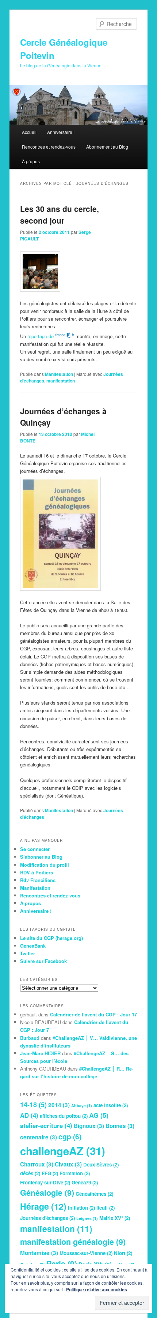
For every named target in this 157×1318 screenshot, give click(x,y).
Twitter (27, 953)
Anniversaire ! (60, 132)
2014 (59, 1105)
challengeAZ (62, 1150)
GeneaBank (33, 945)
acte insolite (110, 1105)
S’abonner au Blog (41, 856)
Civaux (68, 1164)
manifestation (60, 380)
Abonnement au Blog (107, 146)
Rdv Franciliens (37, 880)
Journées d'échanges (47, 1217)
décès (30, 1173)
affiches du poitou (64, 1115)
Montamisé (39, 1253)
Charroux (36, 1164)
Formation (75, 1173)
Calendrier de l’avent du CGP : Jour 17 (93, 1014)
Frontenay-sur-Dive (45, 1182)
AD (29, 1115)
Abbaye (81, 1105)
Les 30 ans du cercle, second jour (59, 214)
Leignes (87, 1218)
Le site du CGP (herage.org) (51, 937)
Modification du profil (44, 864)
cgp (69, 1136)
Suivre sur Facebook (43, 960)
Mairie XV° (114, 1217)
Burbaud (29, 1037)
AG (98, 1115)
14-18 (33, 1104)
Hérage (43, 1206)
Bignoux (89, 1126)
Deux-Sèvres (101, 1164)
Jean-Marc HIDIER (40, 1053)
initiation (81, 1207)
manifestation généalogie (73, 1241)
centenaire (38, 1137)
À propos (31, 161)
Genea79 (85, 1182)
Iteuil (105, 1207)
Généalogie (47, 1192)
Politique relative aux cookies (96, 1289)
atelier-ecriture (46, 1125)
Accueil (29, 132)
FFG (50, 1173)
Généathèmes (94, 1193)
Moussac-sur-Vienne (86, 1253)
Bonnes (120, 1126)
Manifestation (59, 374)
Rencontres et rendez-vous (49, 146)
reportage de (41, 336)
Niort (123, 1253)
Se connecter (35, 848)
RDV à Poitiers (36, 872)
